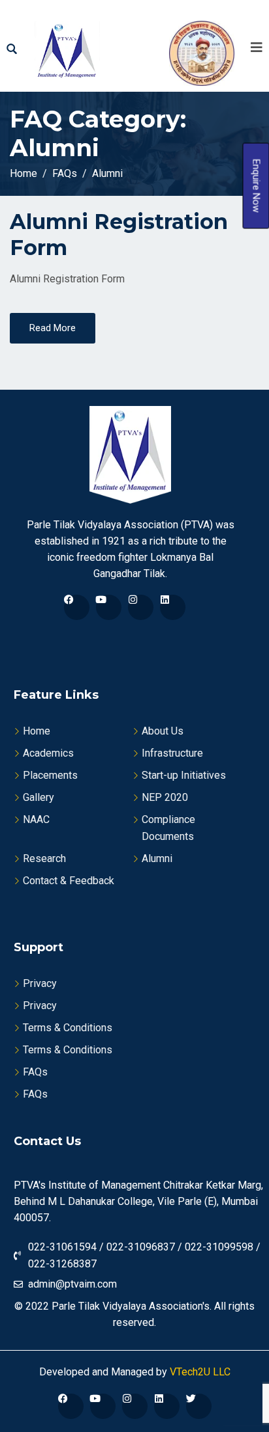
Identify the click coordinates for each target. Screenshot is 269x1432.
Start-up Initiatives (184, 775)
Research (44, 858)
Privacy (40, 983)
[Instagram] (140, 607)
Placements (50, 775)
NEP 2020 (165, 797)
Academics (48, 753)
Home (36, 731)
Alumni (157, 858)
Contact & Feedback (68, 880)
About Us (162, 731)
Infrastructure (172, 753)
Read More (52, 328)
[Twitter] (199, 1406)
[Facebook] (76, 607)
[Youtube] (108, 607)
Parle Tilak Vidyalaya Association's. (132, 1306)
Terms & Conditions (67, 1027)
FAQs (35, 1072)
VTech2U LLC (198, 1372)
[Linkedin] (172, 607)
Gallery (38, 797)
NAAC (36, 819)
